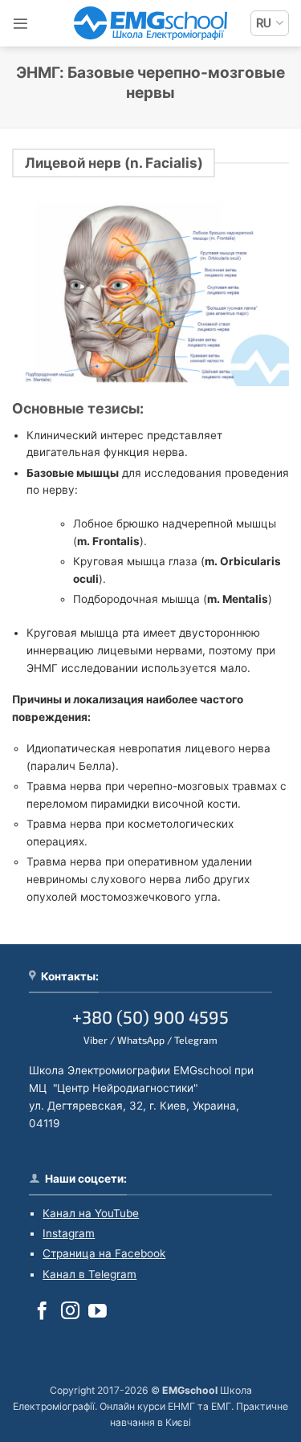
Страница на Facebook (104, 1253)
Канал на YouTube (91, 1213)
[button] (20, 24)
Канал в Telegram (89, 1274)
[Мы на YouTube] (97, 1311)
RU (263, 23)
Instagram (69, 1233)
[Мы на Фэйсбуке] (42, 1311)
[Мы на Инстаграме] (70, 1311)
